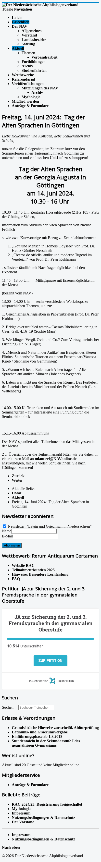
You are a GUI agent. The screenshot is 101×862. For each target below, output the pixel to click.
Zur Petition (50, 660)
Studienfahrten (34, 70)
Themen (28, 53)
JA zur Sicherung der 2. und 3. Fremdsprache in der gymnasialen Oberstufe (50, 623)
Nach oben (11, 847)
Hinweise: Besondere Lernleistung (40, 574)
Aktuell (18, 48)
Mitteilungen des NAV (40, 88)
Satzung (28, 44)
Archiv (27, 66)
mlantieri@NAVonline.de (55, 459)
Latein (17, 17)
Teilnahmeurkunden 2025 (33, 570)
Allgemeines (31, 31)
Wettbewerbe (23, 75)
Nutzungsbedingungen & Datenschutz (43, 839)
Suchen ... (9, 707)
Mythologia (31, 97)
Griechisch (20, 22)
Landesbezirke (34, 39)
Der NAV (19, 26)
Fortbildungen (34, 62)
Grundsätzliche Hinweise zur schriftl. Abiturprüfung (55, 728)
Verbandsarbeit (44, 57)
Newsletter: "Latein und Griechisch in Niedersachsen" (50, 526)
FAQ (16, 579)
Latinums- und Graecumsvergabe (40, 732)
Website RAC (23, 565)
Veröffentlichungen (28, 84)
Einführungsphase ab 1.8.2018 (37, 736)
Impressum (21, 835)
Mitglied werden (25, 101)
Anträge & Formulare (30, 106)
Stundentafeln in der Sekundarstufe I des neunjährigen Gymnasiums (46, 743)
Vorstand (29, 35)
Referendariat (23, 79)
